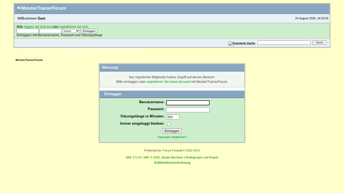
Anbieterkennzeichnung (172, 163)
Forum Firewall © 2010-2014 (181, 150)
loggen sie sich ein (37, 26)
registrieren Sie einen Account (169, 81)
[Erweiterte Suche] (242, 42)
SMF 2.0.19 (133, 157)
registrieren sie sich (74, 26)
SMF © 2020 (151, 157)
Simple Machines (172, 157)
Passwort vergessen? (172, 137)
